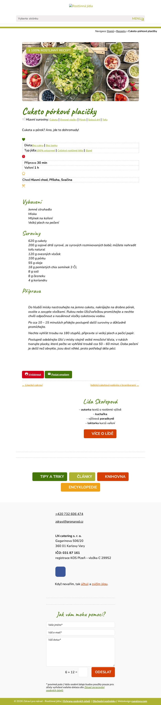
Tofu (104, 120)
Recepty (121, 31)
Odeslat (103, 672)
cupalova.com (139, 701)
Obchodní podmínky (104, 701)
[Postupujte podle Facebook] (60, 572)
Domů (110, 31)
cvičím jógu (99, 584)
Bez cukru (37, 145)
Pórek (82, 120)
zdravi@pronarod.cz (69, 521)
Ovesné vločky (68, 120)
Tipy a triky (52, 476)
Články (84, 476)
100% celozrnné (45, 150)
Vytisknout (34, 374)
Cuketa (53, 120)
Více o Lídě (102, 433)
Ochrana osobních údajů (76, 701)
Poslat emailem (60, 374)
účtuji (85, 584)
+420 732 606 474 (69, 514)
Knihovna (115, 476)
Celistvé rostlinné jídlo (70, 150)
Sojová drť (94, 120)
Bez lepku (51, 145)
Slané (89, 150)
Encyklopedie (83, 487)
